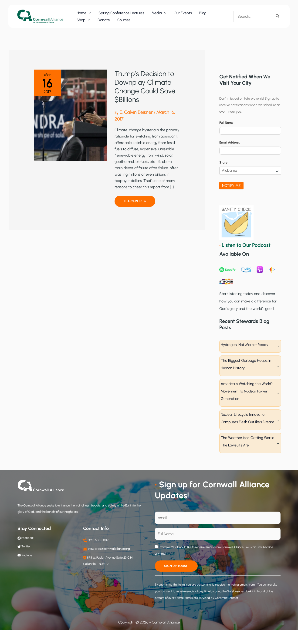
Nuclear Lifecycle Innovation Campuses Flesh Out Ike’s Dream (247, 418)
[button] (88, 13)
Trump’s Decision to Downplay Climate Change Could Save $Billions (145, 86)
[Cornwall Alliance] (40, 16)
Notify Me (231, 185)
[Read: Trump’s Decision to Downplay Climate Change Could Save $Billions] (70, 115)
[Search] (278, 16)
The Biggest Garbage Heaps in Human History (246, 364)
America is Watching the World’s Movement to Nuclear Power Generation (247, 391)
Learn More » (135, 203)
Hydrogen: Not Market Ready (244, 344)
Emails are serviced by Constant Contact (211, 598)
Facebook (27, 538)
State (223, 162)
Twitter (26, 546)
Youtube (26, 555)
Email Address (229, 142)
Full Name (226, 123)
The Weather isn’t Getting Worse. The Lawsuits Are (248, 441)
